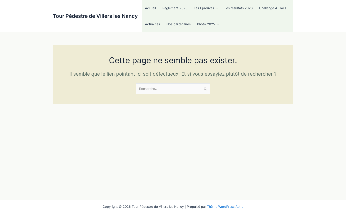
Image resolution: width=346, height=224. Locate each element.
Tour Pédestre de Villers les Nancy (95, 16)
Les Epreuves (204, 8)
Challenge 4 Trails (272, 8)
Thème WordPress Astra (225, 207)
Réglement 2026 (174, 8)
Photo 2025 (206, 24)
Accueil (150, 8)
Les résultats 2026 (238, 8)
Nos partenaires (178, 24)
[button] (216, 8)
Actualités (152, 24)
